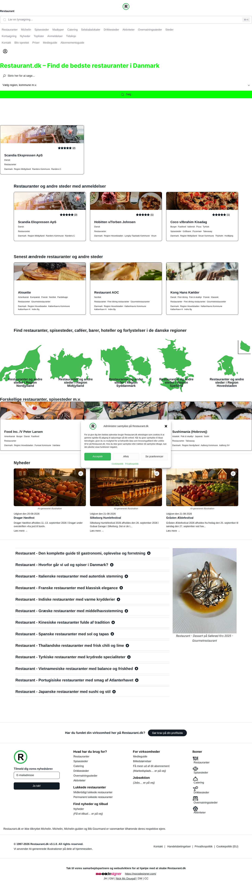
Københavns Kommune (59, 306)
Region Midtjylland (22, 169)
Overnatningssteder (86, 775)
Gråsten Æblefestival (179, 517)
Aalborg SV (224, 445)
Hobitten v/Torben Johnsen (115, 222)
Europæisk (35, 297)
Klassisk (214, 297)
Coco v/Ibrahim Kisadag (188, 222)
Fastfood (182, 226)
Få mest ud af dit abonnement (151, 766)
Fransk (44, 297)
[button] (166, 426)
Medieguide (140, 756)
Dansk (7, 160)
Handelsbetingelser (179, 846)
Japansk (199, 436)
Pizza (198, 226)
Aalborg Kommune (209, 445)
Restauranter (10, 164)
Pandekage (62, 297)
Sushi (206, 436)
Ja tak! (37, 785)
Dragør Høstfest (24, 517)
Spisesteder (175, 231)
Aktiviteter (80, 780)
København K (24, 309)
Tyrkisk (206, 226)
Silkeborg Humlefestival (105, 517)
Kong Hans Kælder (184, 292)
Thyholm (219, 236)
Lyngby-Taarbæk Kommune (137, 236)
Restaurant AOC (106, 292)
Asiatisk (175, 436)
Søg (128, 94)
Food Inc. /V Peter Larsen (23, 431)
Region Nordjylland (190, 445)
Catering (79, 766)
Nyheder (79, 809)
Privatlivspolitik (132, 463)
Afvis (126, 456)
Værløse (56, 445)
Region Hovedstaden (113, 236)
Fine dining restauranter (118, 301)
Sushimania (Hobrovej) (189, 431)
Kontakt (158, 846)
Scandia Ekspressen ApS (23, 155)
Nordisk (52, 297)
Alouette (24, 292)
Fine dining (183, 297)
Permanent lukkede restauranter (93, 797)
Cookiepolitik (117, 463)
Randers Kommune (41, 169)
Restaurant (7, 11)
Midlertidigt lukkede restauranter (93, 792)
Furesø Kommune (43, 445)
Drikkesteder (81, 771)
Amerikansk (23, 297)
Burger (173, 226)
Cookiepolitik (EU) (227, 846)
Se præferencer (154, 456)
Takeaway (207, 231)
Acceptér (98, 456)
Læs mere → (21, 530)
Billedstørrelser (142, 761)
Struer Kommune (206, 236)
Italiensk (191, 226)
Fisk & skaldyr (195, 297)
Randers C (56, 169)
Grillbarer (187, 231)
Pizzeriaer (197, 231)
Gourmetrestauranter (40, 301)
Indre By (36, 309)
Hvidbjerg (229, 236)
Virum (153, 236)
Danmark (8, 169)
